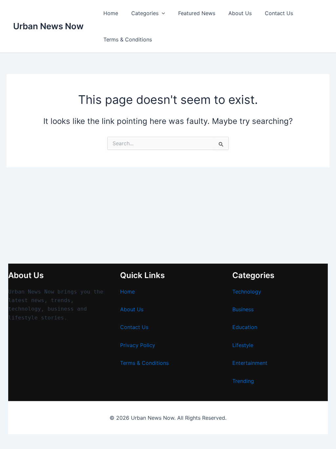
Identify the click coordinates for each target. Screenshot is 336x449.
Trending (243, 381)
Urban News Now (48, 26)
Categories (144, 13)
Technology (246, 291)
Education (244, 327)
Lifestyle (242, 345)
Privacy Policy (137, 345)
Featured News (196, 13)
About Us (240, 13)
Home (110, 13)
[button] (161, 13)
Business (243, 309)
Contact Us (279, 13)
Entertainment (249, 363)
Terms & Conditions (127, 39)
